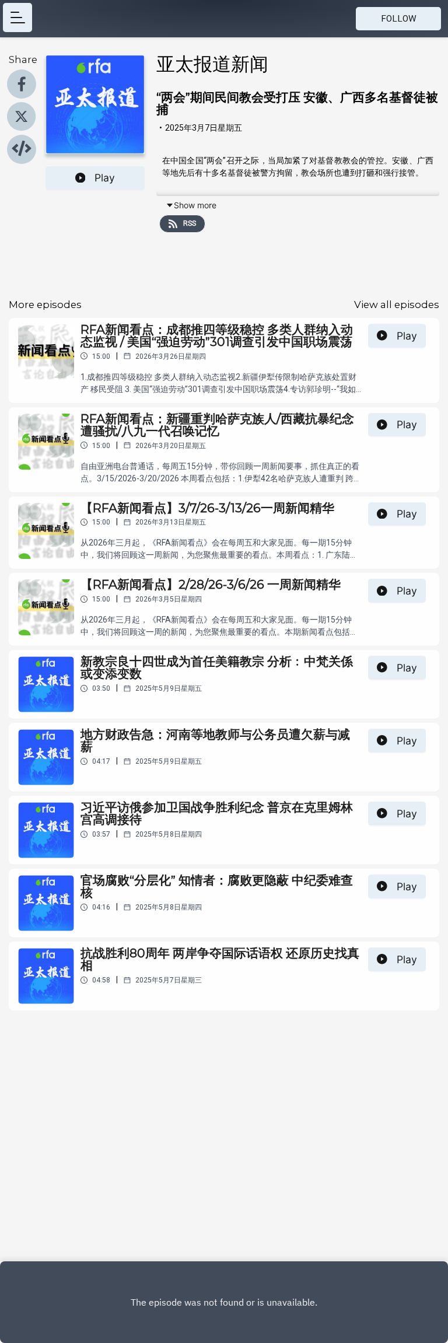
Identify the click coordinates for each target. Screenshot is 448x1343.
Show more (195, 205)
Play (104, 178)
